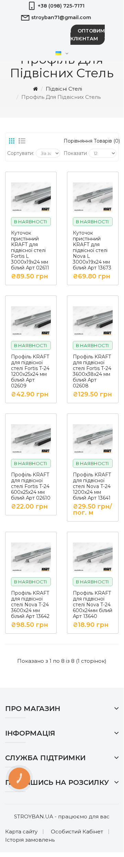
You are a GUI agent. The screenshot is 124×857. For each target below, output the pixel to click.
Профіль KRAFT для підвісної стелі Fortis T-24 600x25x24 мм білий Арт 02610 (30, 486)
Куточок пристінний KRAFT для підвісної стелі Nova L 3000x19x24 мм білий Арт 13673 (92, 250)
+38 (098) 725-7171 (61, 6)
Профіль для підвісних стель (61, 97)
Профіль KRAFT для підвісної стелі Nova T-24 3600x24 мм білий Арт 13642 (30, 604)
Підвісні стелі (64, 88)
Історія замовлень (30, 839)
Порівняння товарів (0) (90, 141)
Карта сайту (21, 831)
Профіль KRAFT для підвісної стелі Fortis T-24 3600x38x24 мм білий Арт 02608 (92, 371)
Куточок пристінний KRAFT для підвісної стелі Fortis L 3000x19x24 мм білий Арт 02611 (30, 250)
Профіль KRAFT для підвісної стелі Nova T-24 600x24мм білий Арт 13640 (92, 604)
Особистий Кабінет (77, 831)
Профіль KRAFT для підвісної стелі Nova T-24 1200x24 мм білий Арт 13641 (92, 486)
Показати (75, 153)
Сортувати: (20, 153)
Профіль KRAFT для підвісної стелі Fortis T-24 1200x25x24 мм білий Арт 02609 (30, 371)
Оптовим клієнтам (87, 35)
